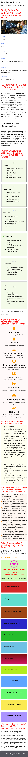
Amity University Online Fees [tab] (9, 557)
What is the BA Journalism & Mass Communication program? (12, 732)
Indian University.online (15, 753)
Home (2, 5)
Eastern (10, 5)
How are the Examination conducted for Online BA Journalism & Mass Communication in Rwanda (13, 748)
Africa (6, 5)
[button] (14, 732)
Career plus (15, 754)
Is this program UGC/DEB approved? (13, 735)
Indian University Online (9, 2)
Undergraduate (21, 5)
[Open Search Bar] (19, 2)
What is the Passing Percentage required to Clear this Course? (14, 743)
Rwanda (15, 5)
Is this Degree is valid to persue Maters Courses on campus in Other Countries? (14, 739)
